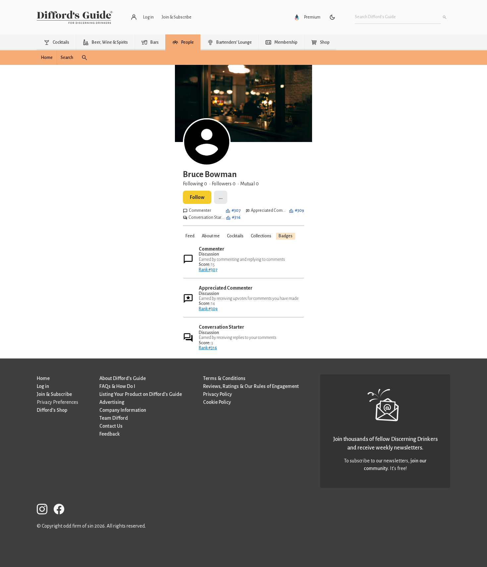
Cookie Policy (217, 402)
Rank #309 (208, 309)
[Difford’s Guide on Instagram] (45, 510)
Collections (261, 236)
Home (43, 378)
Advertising (111, 402)
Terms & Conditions (224, 378)
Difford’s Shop (52, 410)
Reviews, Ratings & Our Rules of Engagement (251, 386)
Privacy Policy (217, 394)
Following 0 (195, 183)
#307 (236, 210)
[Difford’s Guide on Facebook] (62, 510)
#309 (299, 210)
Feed (190, 236)
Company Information (122, 410)
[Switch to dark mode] (332, 17)
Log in (43, 386)
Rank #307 (208, 269)
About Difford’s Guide (122, 378)
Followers (224, 183)
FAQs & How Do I (117, 386)
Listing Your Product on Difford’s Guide (140, 394)
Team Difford (113, 418)
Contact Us (111, 426)
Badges (286, 236)
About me (211, 236)
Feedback (109, 434)
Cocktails (235, 236)
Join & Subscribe (54, 394)
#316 (236, 217)
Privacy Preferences (57, 402)
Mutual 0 (249, 183)
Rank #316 (208, 348)
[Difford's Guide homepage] (75, 17)
